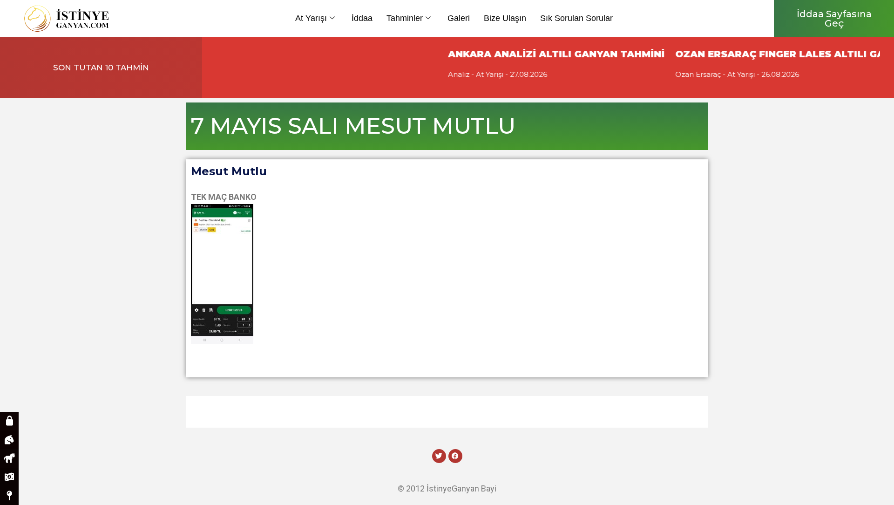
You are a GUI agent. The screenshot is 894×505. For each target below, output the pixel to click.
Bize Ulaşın (505, 18)
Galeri (458, 18)
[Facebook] (455, 456)
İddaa (362, 18)
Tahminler (404, 18)
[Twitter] (439, 456)
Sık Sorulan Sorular (576, 18)
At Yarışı (311, 18)
